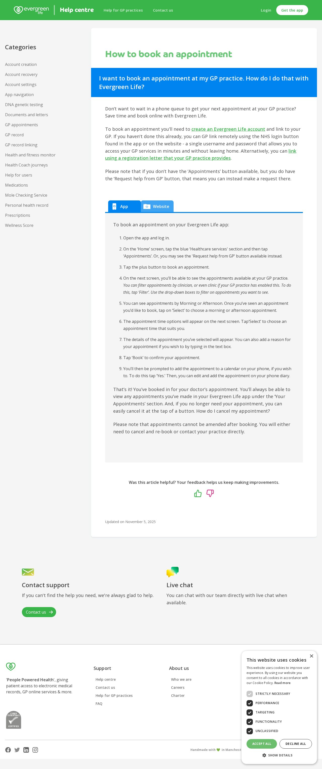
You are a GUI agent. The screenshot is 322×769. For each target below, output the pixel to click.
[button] (279, 755)
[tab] (124, 206)
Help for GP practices (123, 10)
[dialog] (279, 707)
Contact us (163, 10)
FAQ (99, 703)
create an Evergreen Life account (228, 129)
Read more (282, 683)
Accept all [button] (261, 744)
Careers (177, 687)
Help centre (106, 679)
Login (266, 10)
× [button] (311, 656)
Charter (178, 695)
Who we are (181, 679)
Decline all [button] (296, 744)
